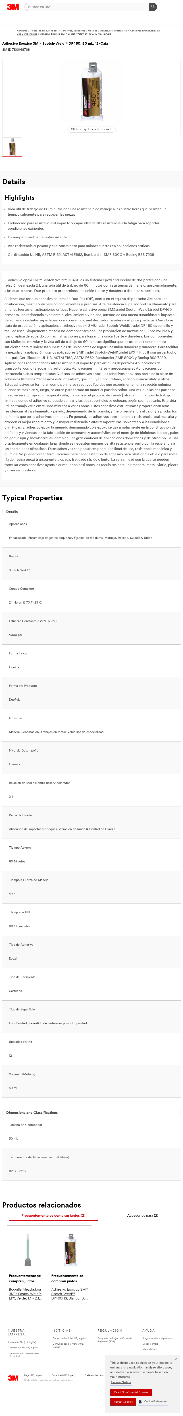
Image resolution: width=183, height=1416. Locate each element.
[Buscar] (153, 7)
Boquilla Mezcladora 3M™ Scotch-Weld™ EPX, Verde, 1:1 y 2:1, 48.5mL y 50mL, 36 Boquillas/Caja (25, 1294)
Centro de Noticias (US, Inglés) (69, 1338)
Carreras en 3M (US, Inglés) (22, 1348)
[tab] (53, 1216)
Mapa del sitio (149, 1349)
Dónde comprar (150, 1344)
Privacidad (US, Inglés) (63, 1375)
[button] (153, 1402)
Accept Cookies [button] (123, 1402)
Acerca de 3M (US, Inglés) (22, 1342)
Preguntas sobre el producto (157, 1338)
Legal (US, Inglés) (33, 1375)
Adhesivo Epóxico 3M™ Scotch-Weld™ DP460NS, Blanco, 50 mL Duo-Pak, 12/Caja (70, 1294)
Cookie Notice (121, 1382)
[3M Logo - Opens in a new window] (13, 7)
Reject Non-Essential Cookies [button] (131, 1392)
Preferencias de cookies (97, 1375)
